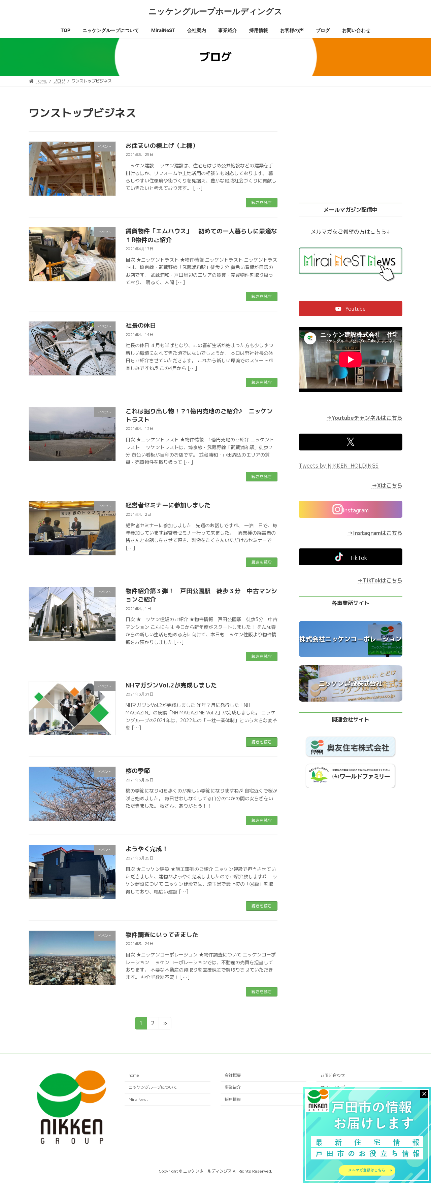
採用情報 (233, 1099)
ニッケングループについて (153, 1087)
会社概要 (233, 1075)
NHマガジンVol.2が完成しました (171, 685)
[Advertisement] (350, 148)
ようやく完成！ (147, 849)
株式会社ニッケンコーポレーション (350, 639)
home (134, 1075)
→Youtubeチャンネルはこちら (364, 418)
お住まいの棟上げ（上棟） (162, 145)
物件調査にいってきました (162, 935)
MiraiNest (138, 1099)
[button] (350, 308)
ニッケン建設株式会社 (351, 683)
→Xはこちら (387, 485)
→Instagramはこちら (374, 533)
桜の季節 (138, 771)
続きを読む (262, 202)
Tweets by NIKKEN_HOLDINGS (338, 465)
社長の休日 (141, 325)
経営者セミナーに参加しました (168, 505)
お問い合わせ (333, 1075)
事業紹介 (233, 1087)
